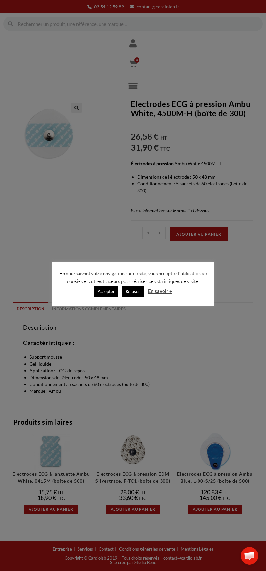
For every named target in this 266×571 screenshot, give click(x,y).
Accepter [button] (106, 291)
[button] (249, 556)
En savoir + (160, 291)
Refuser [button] (133, 291)
